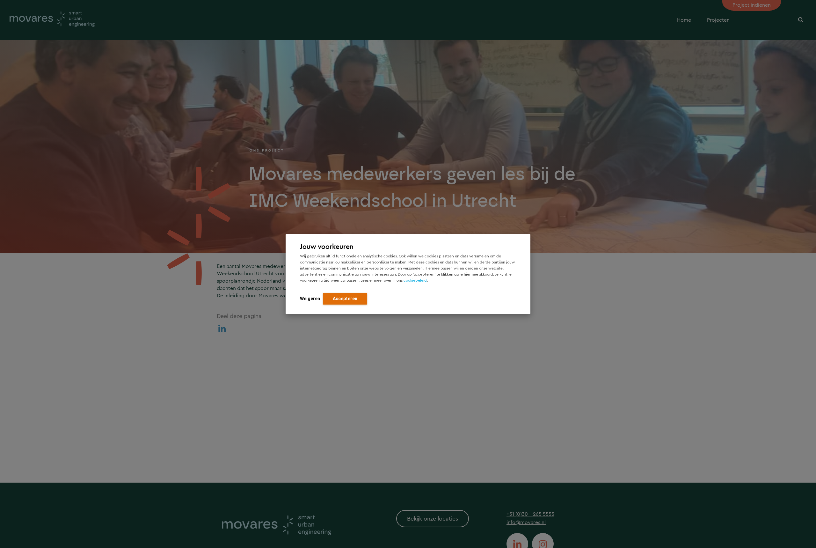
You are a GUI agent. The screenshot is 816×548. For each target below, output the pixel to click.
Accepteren (345, 298)
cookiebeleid (415, 280)
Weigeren (310, 298)
